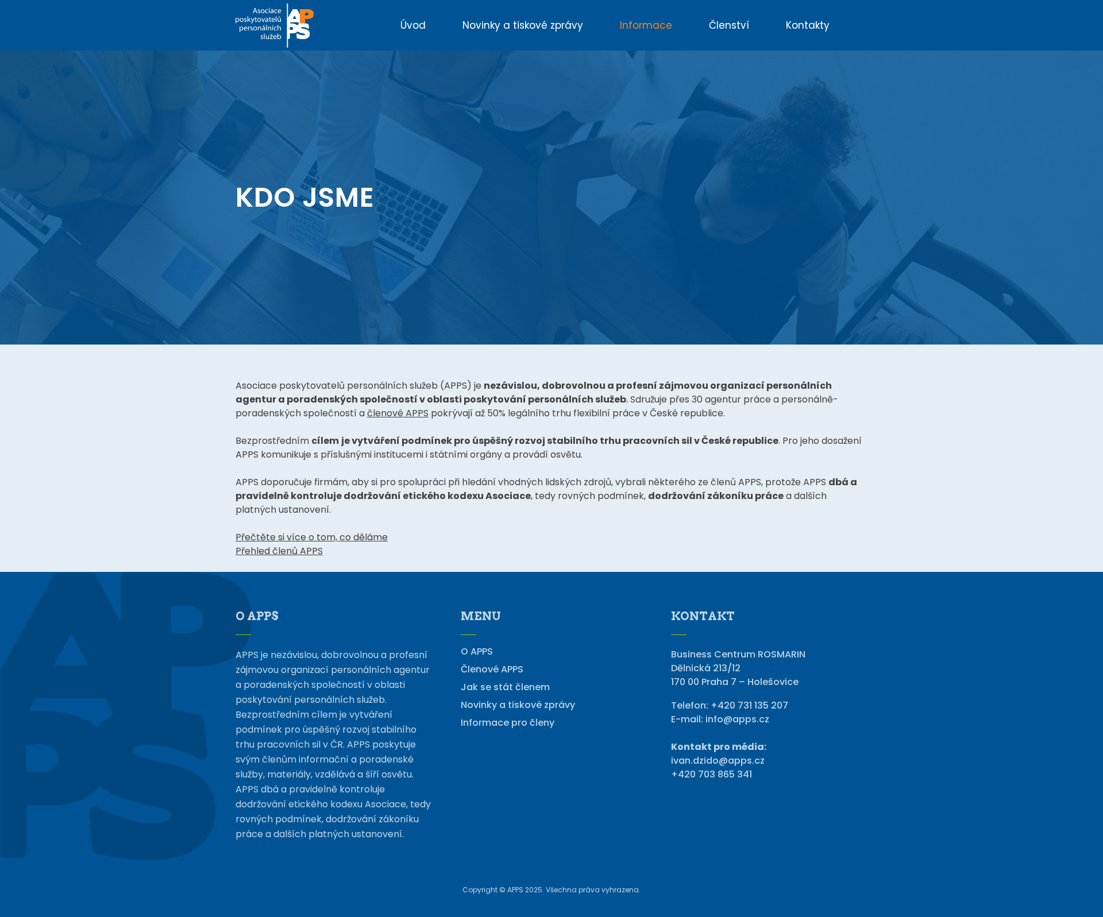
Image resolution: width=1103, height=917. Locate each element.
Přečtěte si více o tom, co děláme (312, 537)
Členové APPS (492, 669)
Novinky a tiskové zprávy (518, 705)
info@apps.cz (737, 719)
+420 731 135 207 (749, 705)
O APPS (477, 652)
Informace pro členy (507, 723)
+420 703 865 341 (711, 774)
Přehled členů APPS (279, 551)
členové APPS (398, 413)
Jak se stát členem (505, 687)
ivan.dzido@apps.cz (718, 760)
